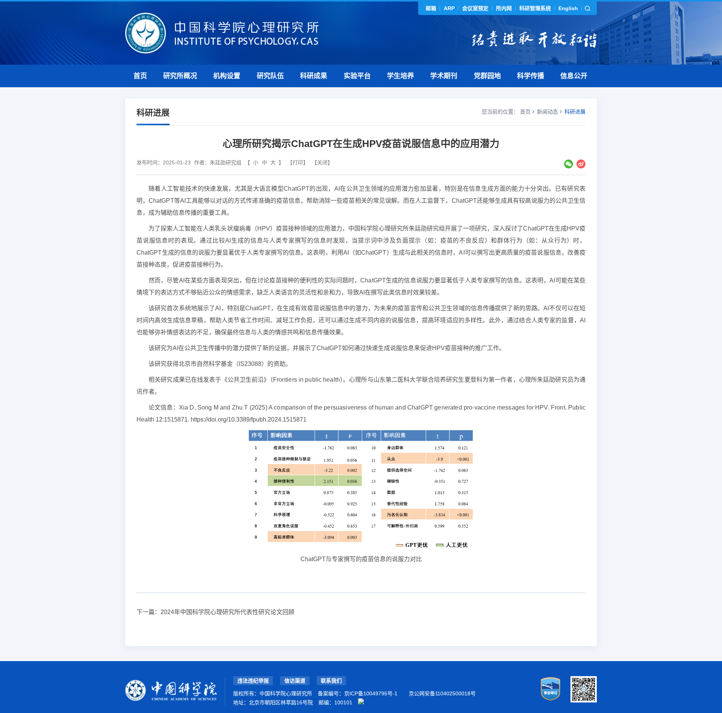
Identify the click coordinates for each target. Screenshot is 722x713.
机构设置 (226, 76)
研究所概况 (180, 76)
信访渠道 (294, 681)
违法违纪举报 (253, 681)
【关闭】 (322, 162)
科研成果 (313, 76)
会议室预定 (475, 8)
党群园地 (487, 76)
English (568, 8)
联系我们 (331, 681)
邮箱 (431, 8)
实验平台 (357, 76)
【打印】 (297, 162)
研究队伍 (270, 76)
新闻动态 (547, 112)
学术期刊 (443, 76)
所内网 (504, 8)
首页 (140, 76)
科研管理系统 (535, 8)
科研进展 (574, 112)
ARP (449, 8)
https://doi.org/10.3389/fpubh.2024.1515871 (248, 419)
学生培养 (400, 76)
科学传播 (530, 76)
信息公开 (573, 76)
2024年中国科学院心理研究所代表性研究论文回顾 (227, 612)
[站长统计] (361, 701)
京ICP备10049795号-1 (370, 693)
